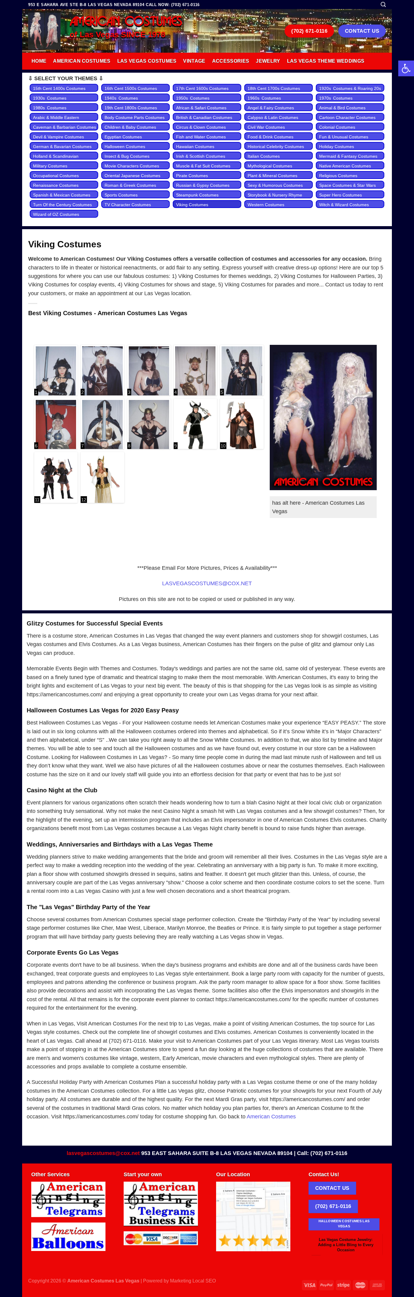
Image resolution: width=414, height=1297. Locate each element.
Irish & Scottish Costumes (200, 156)
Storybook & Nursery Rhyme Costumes (275, 198)
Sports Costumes (121, 195)
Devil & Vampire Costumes (58, 136)
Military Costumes (50, 165)
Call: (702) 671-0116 (322, 1153)
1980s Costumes (49, 107)
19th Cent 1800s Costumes (131, 107)
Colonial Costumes (337, 127)
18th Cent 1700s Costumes (274, 88)
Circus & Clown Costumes (201, 127)
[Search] (383, 4)
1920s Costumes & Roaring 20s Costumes (351, 91)
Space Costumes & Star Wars (347, 185)
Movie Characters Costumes (132, 165)
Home (39, 61)
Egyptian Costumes (123, 136)
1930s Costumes (49, 98)
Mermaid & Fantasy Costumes (348, 156)
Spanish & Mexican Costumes (61, 195)
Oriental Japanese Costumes (132, 175)
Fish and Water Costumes (201, 136)
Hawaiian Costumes (195, 146)
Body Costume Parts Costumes (135, 117)
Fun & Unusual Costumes (343, 136)
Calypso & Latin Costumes (273, 117)
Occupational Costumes (56, 175)
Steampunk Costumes (197, 195)
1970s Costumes (335, 98)
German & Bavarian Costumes (62, 146)
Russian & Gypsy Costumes (202, 185)
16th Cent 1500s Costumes (131, 88)
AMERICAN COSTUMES (126, 22)
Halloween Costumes (125, 146)
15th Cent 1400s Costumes (59, 88)
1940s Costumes (121, 98)
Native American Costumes (345, 165)
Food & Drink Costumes (270, 136)
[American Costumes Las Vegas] (44, 31)
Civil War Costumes (266, 127)
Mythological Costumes (270, 165)
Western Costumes (266, 204)
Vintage (194, 61)
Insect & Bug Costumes (127, 156)
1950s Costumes (192, 98)
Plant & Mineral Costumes (272, 175)
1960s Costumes (264, 98)
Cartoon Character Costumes (347, 117)
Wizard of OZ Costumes (56, 214)
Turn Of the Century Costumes (62, 204)
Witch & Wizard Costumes (344, 204)
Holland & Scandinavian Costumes (55, 159)
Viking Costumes (192, 204)
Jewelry (268, 61)
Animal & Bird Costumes (342, 107)
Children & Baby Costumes (130, 127)
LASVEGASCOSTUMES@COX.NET (207, 583)
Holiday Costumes (336, 146)
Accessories (230, 61)
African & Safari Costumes (201, 107)
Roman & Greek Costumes (130, 185)
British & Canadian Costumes (204, 117)
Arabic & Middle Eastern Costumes (56, 121)
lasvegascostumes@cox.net (103, 1153)
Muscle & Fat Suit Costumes (203, 165)
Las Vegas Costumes (147, 61)
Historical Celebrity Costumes (276, 146)
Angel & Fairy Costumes (271, 107)
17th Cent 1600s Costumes (202, 88)
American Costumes (81, 61)
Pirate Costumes (192, 175)
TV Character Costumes (128, 204)
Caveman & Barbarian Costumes (64, 127)
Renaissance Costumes (55, 185)
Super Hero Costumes (340, 195)
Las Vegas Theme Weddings (326, 61)
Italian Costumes (264, 156)
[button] (406, 68)
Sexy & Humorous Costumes (275, 185)
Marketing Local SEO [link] (193, 1280)
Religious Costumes (338, 175)
